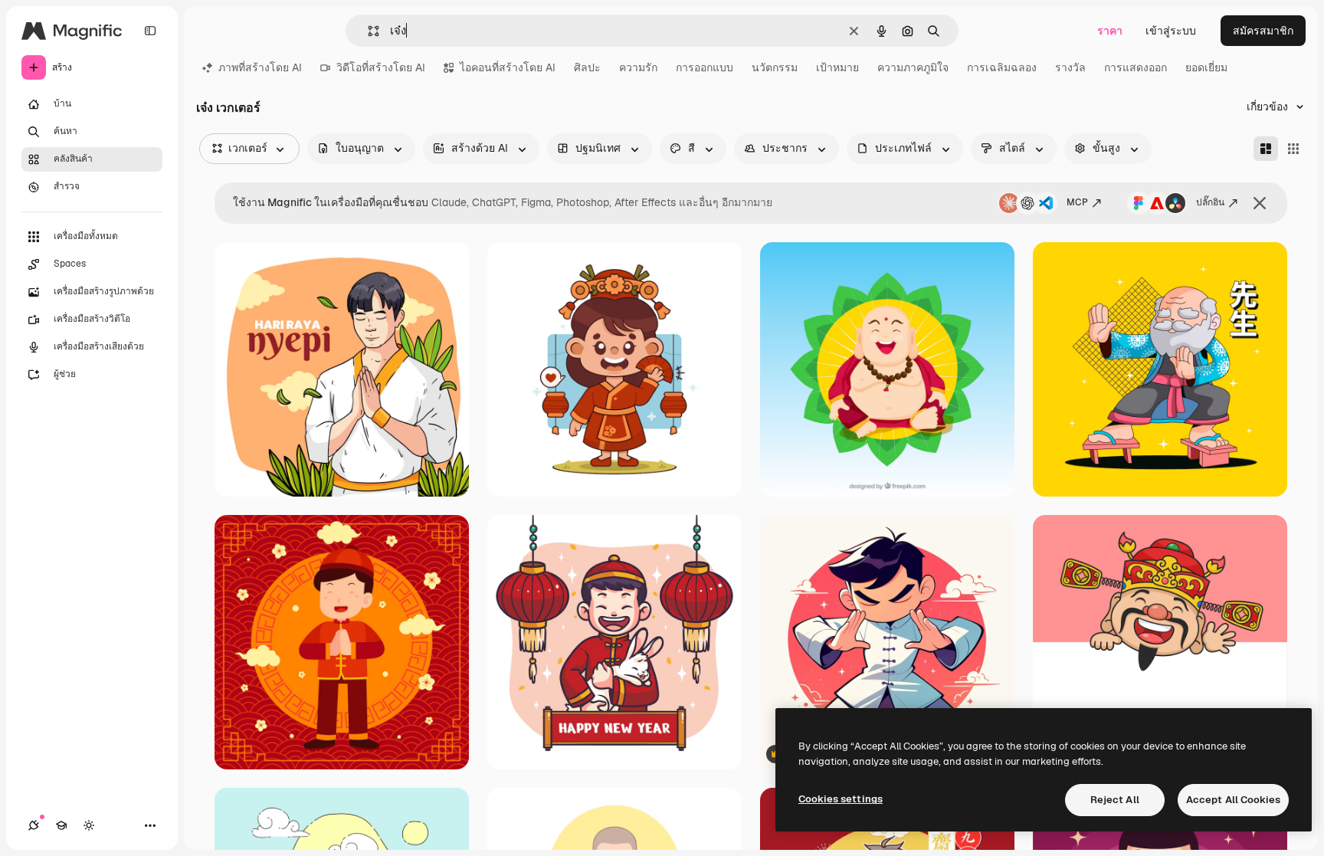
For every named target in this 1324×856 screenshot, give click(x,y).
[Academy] (61, 825)
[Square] (1293, 148)
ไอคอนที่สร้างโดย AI (507, 67)
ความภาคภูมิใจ (913, 67)
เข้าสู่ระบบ (1170, 31)
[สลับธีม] (89, 825)
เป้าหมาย (837, 67)
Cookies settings (840, 798)
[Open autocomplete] (367, 31)
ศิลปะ (587, 67)
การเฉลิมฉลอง (1002, 67)
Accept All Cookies (1233, 799)
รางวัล (1070, 67)
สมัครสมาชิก (1263, 31)
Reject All (1114, 799)
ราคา (1109, 31)
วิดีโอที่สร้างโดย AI (380, 67)
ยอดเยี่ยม (1206, 67)
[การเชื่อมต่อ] (33, 825)
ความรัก (638, 67)
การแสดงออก (1135, 67)
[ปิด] (1259, 203)
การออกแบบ (704, 67)
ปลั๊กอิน (1210, 202)
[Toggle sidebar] (150, 30)
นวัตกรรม (775, 67)
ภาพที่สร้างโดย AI (260, 67)
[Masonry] (1266, 148)
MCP (1077, 202)
